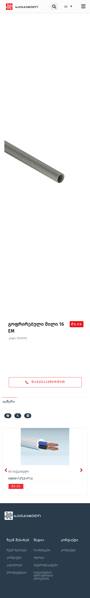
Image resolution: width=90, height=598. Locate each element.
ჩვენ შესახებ (16, 550)
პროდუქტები (17, 572)
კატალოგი (14, 565)
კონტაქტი (14, 557)
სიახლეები (42, 550)
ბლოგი (39, 557)
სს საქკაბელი (18, 471)
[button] (83, 6)
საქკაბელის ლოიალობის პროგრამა (43, 575)
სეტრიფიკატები (46, 565)
